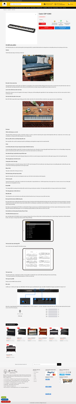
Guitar (35, 373)
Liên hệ (35, 381)
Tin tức (35, 378)
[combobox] (25, 4)
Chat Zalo (3, 397)
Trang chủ (5, 9)
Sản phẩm (9, 9)
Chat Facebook (4, 399)
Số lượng (41, 19)
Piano (35, 375)
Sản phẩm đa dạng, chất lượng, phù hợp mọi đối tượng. (11, 0)
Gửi (59, 364)
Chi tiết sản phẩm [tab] (11, 45)
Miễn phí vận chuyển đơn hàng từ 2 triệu (67, 0)
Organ (35, 376)
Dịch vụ (35, 379)
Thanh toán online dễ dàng (54, 0)
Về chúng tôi (36, 372)
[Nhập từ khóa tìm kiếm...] (25, 4)
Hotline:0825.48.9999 (6, 401)
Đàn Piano (13, 9)
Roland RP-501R (9, 354)
